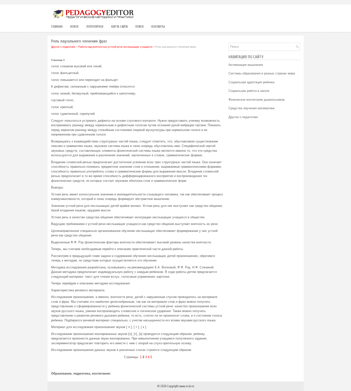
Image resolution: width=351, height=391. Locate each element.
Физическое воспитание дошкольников (257, 99)
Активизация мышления (246, 65)
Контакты (158, 27)
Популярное (95, 27)
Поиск (139, 27)
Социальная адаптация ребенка (251, 82)
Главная (57, 27)
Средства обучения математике (252, 108)
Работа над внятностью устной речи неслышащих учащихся (115, 46)
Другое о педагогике (63, 46)
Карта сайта (119, 27)
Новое (74, 27)
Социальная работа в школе (249, 91)
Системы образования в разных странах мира (262, 73)
